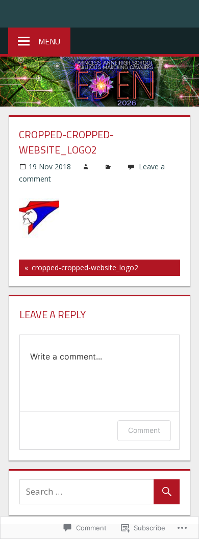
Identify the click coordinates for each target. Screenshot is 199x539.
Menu (49, 41)
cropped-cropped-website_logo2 (78, 269)
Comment (144, 430)
